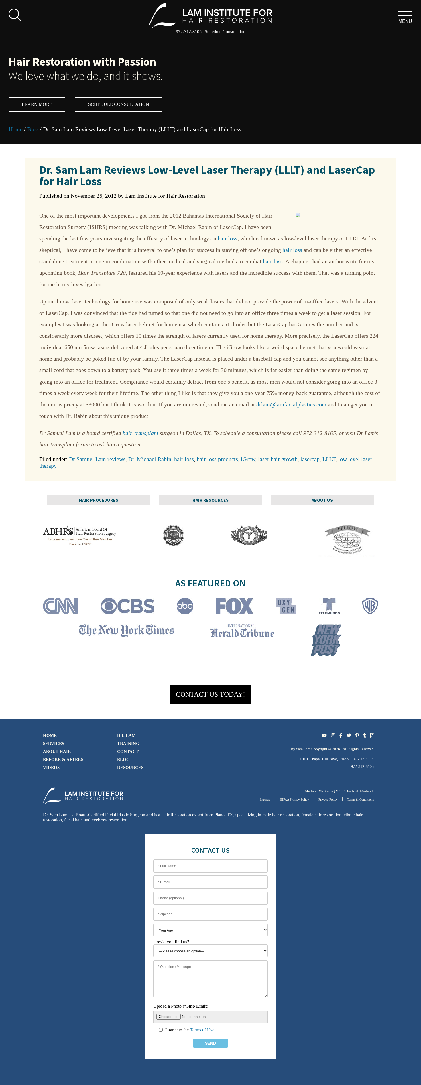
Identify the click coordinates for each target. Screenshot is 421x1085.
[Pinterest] (357, 735)
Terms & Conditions (360, 799)
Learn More (37, 104)
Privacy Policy (328, 799)
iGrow (248, 459)
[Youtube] (324, 735)
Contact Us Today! (210, 694)
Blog (32, 129)
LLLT (328, 459)
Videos (51, 767)
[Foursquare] (372, 735)
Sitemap (265, 799)
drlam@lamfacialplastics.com (291, 404)
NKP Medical (362, 791)
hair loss (227, 238)
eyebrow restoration (109, 819)
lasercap (310, 459)
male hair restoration (280, 814)
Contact (128, 751)
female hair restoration (321, 814)
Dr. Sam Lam (55, 814)
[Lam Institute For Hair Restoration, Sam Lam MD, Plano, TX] (210, 15)
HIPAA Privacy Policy (294, 799)
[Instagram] (333, 735)
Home (16, 129)
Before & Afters (63, 759)
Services (53, 743)
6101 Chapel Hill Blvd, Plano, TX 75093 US (337, 759)
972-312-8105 (189, 31)
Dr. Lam (126, 735)
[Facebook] (340, 735)
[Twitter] (349, 735)
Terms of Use (202, 1029)
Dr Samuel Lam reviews (97, 459)
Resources (130, 767)
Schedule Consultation (225, 31)
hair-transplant (140, 433)
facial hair (73, 819)
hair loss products (217, 459)
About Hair (57, 751)
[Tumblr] (364, 735)
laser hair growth (278, 459)
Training (128, 743)
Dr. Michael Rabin (149, 459)
